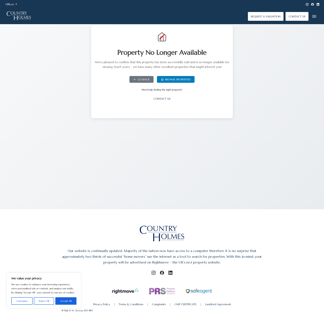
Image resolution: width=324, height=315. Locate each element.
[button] (314, 16)
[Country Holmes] (162, 241)
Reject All (44, 301)
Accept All (66, 301)
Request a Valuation (265, 16)
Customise (22, 301)
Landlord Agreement (218, 304)
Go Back (144, 79)
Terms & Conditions (131, 304)
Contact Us (162, 98)
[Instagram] (307, 4)
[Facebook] (312, 4)
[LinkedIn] (318, 4)
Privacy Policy (101, 304)
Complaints (159, 304)
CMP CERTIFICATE (185, 304)
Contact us (297, 16)
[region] (44, 290)
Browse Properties (178, 79)
